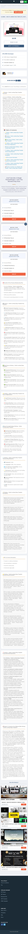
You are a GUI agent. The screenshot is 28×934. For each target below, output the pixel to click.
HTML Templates (3, 5)
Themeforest (9, 5)
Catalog (2, 903)
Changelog (3, 912)
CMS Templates (4, 898)
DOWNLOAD (5, 804)
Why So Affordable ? (14, 45)
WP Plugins (3, 892)
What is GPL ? (4, 910)
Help (2, 914)
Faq (1, 885)
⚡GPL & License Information (11, 157)
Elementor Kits (4, 896)
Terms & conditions (5, 882)
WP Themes (3, 894)
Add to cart (14, 42)
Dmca (2, 917)
